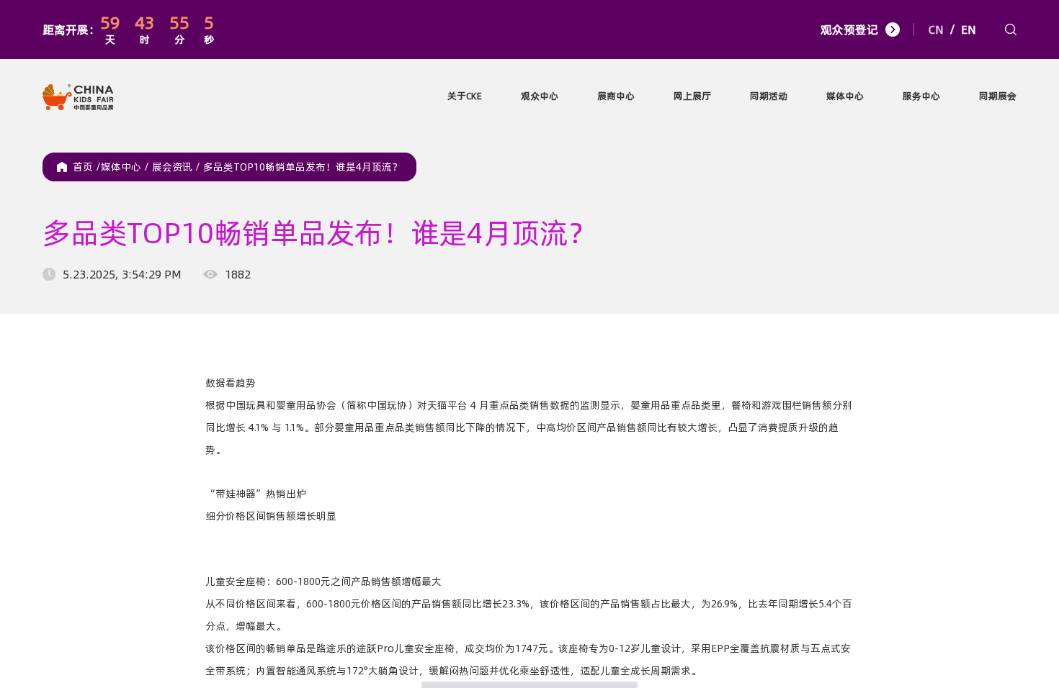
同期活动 (768, 95)
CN (936, 29)
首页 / (87, 167)
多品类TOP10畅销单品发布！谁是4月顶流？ (302, 167)
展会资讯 (177, 167)
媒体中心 (845, 95)
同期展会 (997, 95)
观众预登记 (849, 29)
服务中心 (921, 95)
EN (968, 29)
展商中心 (616, 95)
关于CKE (464, 95)
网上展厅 (692, 95)
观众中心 (539, 95)
